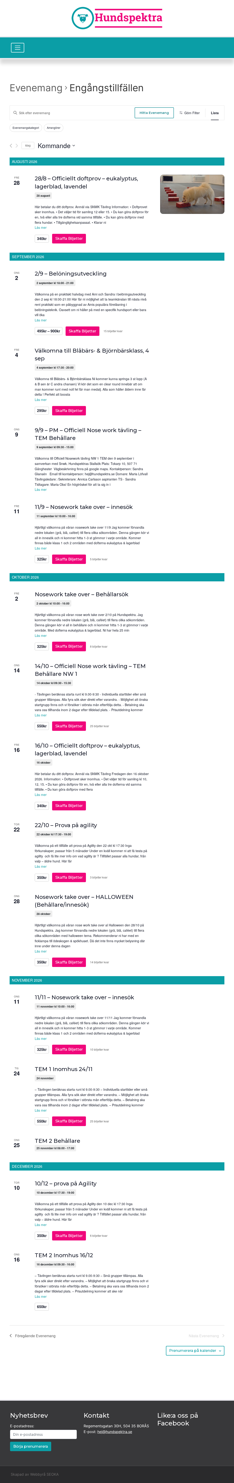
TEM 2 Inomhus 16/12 (64, 1255)
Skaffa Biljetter (69, 238)
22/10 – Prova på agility (66, 825)
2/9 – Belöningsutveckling (71, 273)
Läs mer (41, 227)
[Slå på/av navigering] (17, 47)
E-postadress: (22, 1426)
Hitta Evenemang (154, 113)
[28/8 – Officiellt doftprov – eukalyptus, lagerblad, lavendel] (192, 194)
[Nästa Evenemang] (17, 146)
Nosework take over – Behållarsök (81, 594)
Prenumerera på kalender (192, 1350)
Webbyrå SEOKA (44, 1474)
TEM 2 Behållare (57, 1141)
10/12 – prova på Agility (65, 1183)
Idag (28, 145)
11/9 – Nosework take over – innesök (84, 507)
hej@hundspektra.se (114, 1431)
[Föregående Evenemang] (11, 146)
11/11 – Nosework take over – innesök (84, 997)
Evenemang (36, 88)
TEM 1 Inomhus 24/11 (64, 1069)
